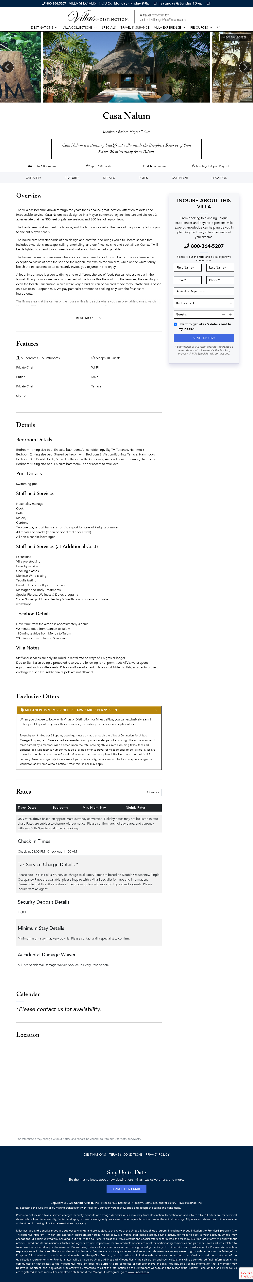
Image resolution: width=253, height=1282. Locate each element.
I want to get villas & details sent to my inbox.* (204, 326)
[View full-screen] (235, 37)
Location (219, 178)
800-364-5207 (206, 246)
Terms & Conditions (126, 1154)
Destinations (95, 1154)
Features (72, 178)
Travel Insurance (135, 27)
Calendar (180, 178)
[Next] (245, 67)
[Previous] (8, 67)
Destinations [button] (42, 27)
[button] (204, 338)
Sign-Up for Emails (126, 1189)
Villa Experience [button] (167, 27)
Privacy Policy (157, 1154)
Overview (33, 178)
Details (109, 178)
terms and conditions (167, 1208)
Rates (143, 178)
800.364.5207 (56, 3)
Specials (109, 27)
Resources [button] (199, 27)
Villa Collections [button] (78, 27)
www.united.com (138, 1272)
